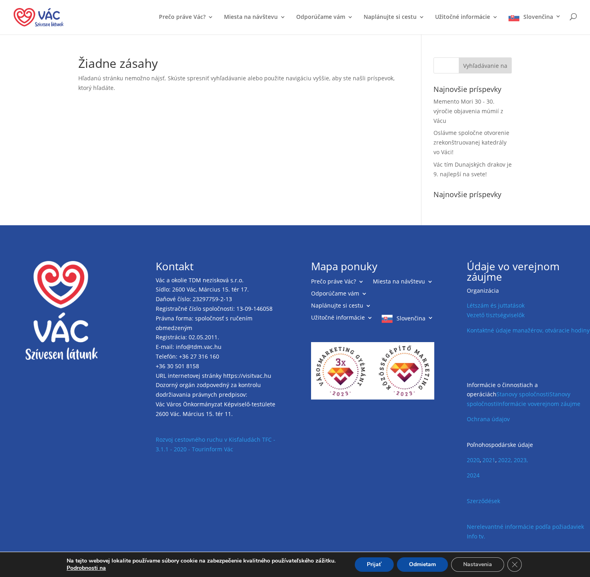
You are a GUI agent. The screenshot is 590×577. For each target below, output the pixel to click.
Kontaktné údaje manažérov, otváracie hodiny (528, 330)
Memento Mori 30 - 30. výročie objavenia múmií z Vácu (468, 111)
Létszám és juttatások (496, 305)
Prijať (374, 564)
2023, (521, 460)
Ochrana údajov (488, 419)
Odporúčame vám (320, 17)
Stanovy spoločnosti (522, 394)
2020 (473, 460)
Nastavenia (477, 564)
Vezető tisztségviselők (496, 315)
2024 (473, 475)
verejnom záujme (557, 404)
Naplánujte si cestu (390, 17)
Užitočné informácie (462, 17)
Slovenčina (538, 16)
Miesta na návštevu (251, 17)
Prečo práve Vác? (182, 17)
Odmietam (422, 564)
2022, (505, 460)
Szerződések (483, 501)
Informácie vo (515, 404)
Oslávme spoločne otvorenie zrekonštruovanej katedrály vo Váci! (471, 142)
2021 (488, 460)
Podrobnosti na (86, 568)
